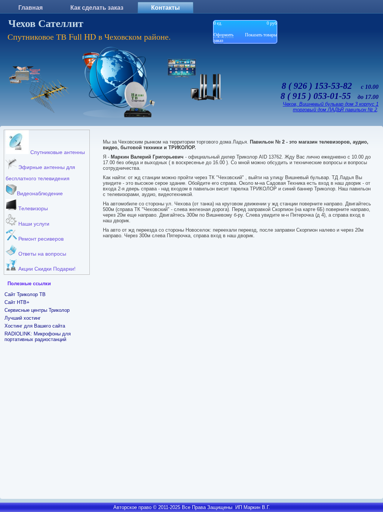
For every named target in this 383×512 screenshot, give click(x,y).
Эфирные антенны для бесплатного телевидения (40, 172)
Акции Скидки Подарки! (46, 269)
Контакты (165, 7)
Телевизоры (32, 208)
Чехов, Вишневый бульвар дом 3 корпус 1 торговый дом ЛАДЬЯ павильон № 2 (331, 106)
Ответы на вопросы (41, 254)
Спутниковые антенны (57, 152)
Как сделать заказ (96, 7)
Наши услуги (33, 224)
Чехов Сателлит (45, 23)
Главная (30, 7)
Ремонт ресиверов (40, 239)
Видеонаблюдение (40, 193)
